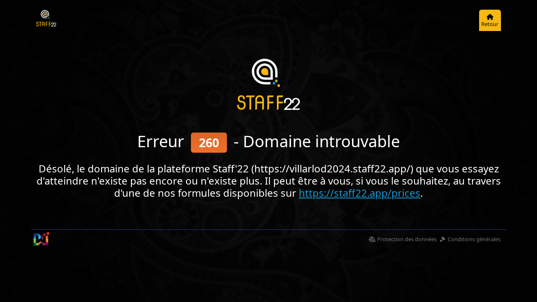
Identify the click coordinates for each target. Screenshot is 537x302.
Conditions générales (474, 239)
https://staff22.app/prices (359, 193)
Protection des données (407, 239)
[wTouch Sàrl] (41, 238)
